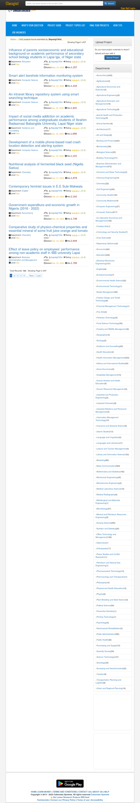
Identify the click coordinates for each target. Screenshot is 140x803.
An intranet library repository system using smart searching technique (44, 96)
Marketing (101, 460)
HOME (34, 791)
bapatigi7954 (56, 61)
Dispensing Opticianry (106, 243)
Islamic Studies (103, 431)
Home (14, 25)
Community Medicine (106, 200)
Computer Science (30, 80)
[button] (128, 8)
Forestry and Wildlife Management (111, 329)
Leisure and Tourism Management (111, 448)
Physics (100, 594)
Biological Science (104, 152)
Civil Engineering (104, 189)
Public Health (102, 639)
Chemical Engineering (106, 177)
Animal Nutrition (103, 123)
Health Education (104, 352)
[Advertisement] (90, 15)
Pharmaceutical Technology (109, 571)
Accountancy (27, 213)
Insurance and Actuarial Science (111, 425)
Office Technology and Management (106, 535)
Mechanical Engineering (107, 477)
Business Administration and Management (23, 258)
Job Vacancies (19, 32)
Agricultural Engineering (107, 95)
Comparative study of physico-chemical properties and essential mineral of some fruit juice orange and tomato (48, 228)
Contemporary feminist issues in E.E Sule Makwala (45, 186)
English (25, 190)
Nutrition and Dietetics (106, 528)
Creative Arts (102, 226)
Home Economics (104, 369)
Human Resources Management (111, 389)
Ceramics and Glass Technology (111, 172)
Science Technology (105, 657)
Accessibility (97, 800)
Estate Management (105, 292)
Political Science (104, 605)
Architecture (102, 129)
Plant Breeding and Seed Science (111, 599)
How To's (117, 25)
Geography (101, 334)
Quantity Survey (103, 651)
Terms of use (83, 800)
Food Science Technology (108, 323)
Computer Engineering (106, 206)
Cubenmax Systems (100, 794)
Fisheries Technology (106, 317)
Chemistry (26, 172)
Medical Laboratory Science (109, 488)
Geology (100, 340)
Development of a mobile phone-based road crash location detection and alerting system (45, 143)
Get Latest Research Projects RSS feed (71, 797)
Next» (32, 275)
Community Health (105, 195)
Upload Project (112, 57)
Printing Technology (105, 616)
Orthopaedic (102, 548)
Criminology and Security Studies (111, 232)
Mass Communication (106, 465)
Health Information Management (111, 357)
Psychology (102, 622)
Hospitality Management (107, 374)
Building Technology (105, 157)
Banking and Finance (106, 140)
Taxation (100, 674)
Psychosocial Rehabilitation (108, 628)
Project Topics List (75, 25)
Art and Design (103, 135)
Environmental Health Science (110, 280)
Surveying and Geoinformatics (110, 668)
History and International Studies (111, 363)
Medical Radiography (106, 494)
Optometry (101, 542)
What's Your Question (32, 25)
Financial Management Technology (112, 306)
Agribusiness (102, 81)
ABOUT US (97, 791)
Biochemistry (102, 146)
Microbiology (102, 508)
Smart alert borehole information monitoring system (46, 75)
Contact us (56, 800)
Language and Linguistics (108, 437)
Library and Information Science (110, 454)
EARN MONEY (44, 791)
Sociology (101, 662)
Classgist (12, 3)
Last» (39, 275)
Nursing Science (104, 522)
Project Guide (54, 25)
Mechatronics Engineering (108, 483)
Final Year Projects (99, 25)
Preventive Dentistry (105, 611)
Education (26, 61)
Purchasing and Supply (107, 645)
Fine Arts (100, 311)
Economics (101, 249)
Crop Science (102, 237)
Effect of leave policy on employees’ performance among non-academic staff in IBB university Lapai (44, 251)
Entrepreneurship (104, 274)
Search (110, 3)
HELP (106, 791)
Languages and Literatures (108, 443)
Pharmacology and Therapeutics (111, 576)
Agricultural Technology (107, 109)
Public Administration (106, 634)
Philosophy (101, 582)
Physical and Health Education (110, 588)
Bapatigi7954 (56, 80)
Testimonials (43, 800)
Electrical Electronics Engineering (105, 262)
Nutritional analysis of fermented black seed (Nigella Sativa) (46, 165)
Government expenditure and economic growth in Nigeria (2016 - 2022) (44, 206)
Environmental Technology (108, 286)
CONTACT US (84, 791)
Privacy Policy (69, 800)
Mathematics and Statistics (108, 471)
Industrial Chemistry (105, 403)
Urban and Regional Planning (109, 688)
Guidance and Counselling (108, 346)
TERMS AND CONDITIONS (65, 791)
